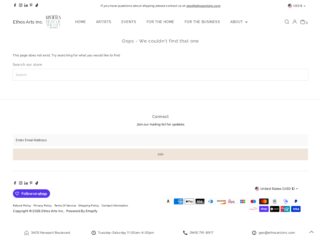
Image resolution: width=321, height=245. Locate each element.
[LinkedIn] (26, 6)
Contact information (115, 205)
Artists (103, 22)
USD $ (297, 6)
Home (80, 22)
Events (128, 22)
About (237, 22)
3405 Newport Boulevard (50, 233)
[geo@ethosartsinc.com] (254, 234)
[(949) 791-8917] (185, 234)
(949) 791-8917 (202, 233)
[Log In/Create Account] (295, 22)
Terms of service (65, 205)
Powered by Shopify (81, 211)
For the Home (161, 22)
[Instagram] (20, 6)
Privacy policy (43, 205)
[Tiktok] (36, 6)
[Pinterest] (31, 6)
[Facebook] (15, 6)
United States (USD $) (277, 189)
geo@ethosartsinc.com (277, 233)
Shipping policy (88, 205)
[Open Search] (287, 22)
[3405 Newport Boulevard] (26, 234)
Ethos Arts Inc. (52, 211)
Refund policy (22, 205)
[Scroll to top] (311, 232)
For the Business (202, 22)
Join (160, 154)
